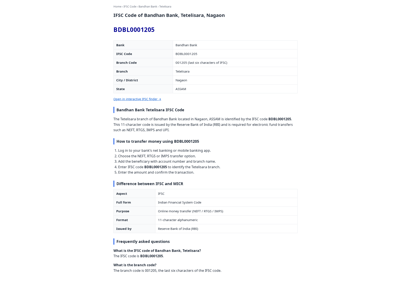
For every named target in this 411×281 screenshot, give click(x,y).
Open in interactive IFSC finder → (137, 99)
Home (117, 6)
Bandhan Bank (147, 6)
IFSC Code (130, 6)
